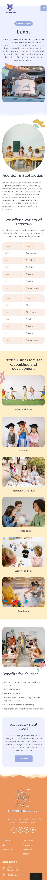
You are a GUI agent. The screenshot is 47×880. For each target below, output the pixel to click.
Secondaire (27, 850)
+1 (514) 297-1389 (14, 875)
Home (4, 845)
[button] (39, 869)
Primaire (26, 845)
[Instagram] (20, 830)
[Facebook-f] (14, 830)
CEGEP (26, 854)
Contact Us (7, 850)
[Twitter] (33, 830)
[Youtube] (26, 830)
